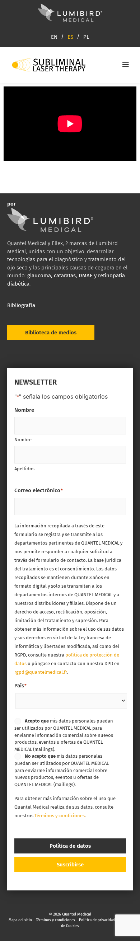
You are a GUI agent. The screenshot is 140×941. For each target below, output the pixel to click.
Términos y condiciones (59, 815)
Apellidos (24, 468)
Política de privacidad (97, 920)
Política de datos (70, 846)
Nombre (23, 439)
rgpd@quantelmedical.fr (40, 672)
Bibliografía (21, 305)
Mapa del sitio (20, 920)
